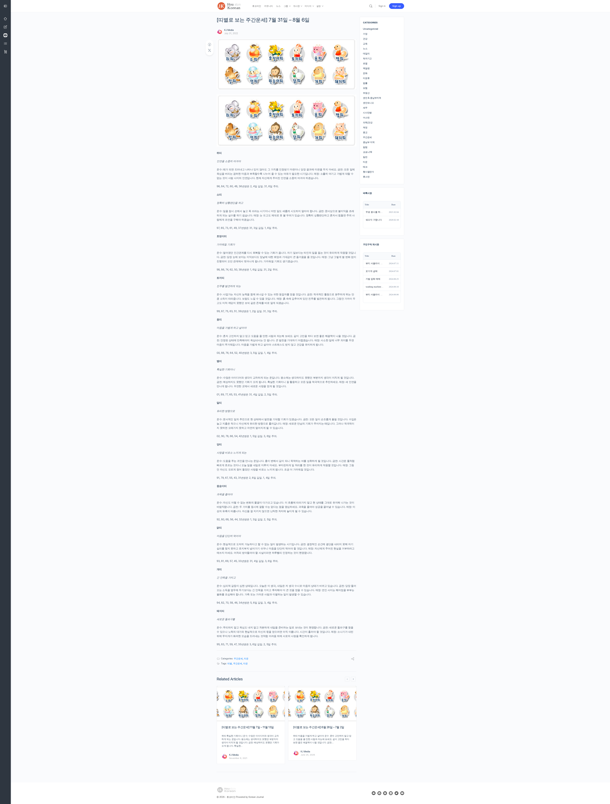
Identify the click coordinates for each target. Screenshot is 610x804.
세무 (365, 107)
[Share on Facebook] (209, 45)
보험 (365, 88)
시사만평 (367, 112)
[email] (374, 793)
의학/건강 (368, 122)
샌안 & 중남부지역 (372, 98)
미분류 (366, 78)
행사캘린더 (368, 172)
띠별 (229, 663)
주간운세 (238, 658)
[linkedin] (391, 793)
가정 (365, 34)
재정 (365, 127)
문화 (365, 73)
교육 (365, 43)
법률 (365, 83)
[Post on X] (209, 50)
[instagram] (385, 793)
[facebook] (379, 793)
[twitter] (396, 793)
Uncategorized (370, 29)
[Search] (371, 6)
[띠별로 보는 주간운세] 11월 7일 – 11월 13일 (248, 727)
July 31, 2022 (231, 33)
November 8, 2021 (238, 758)
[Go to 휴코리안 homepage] (232, 5)
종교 (365, 132)
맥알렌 (366, 68)
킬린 (365, 157)
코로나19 (367, 152)
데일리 (366, 53)
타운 (246, 658)
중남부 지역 (369, 142)
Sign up (396, 6)
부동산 (366, 93)
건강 (365, 39)
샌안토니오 (368, 103)
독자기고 (367, 58)
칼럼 (365, 147)
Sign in (382, 6)
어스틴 (366, 117)
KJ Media (229, 30)
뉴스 (365, 48)
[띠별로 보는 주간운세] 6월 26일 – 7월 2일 (318, 727)
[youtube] (402, 793)
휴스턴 (366, 176)
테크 (365, 167)
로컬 (365, 63)
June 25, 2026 (308, 755)
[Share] (353, 659)
